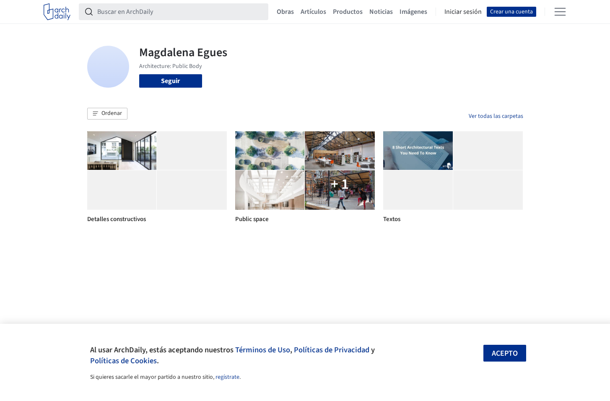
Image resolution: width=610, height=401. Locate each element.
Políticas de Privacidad (331, 349)
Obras (285, 11)
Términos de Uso (262, 349)
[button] (107, 114)
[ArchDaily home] (57, 11)
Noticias (381, 11)
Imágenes (413, 11)
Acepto (505, 353)
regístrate (227, 377)
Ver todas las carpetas (496, 116)
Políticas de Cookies (123, 360)
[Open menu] (560, 11)
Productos (348, 11)
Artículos (313, 11)
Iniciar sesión (463, 11)
